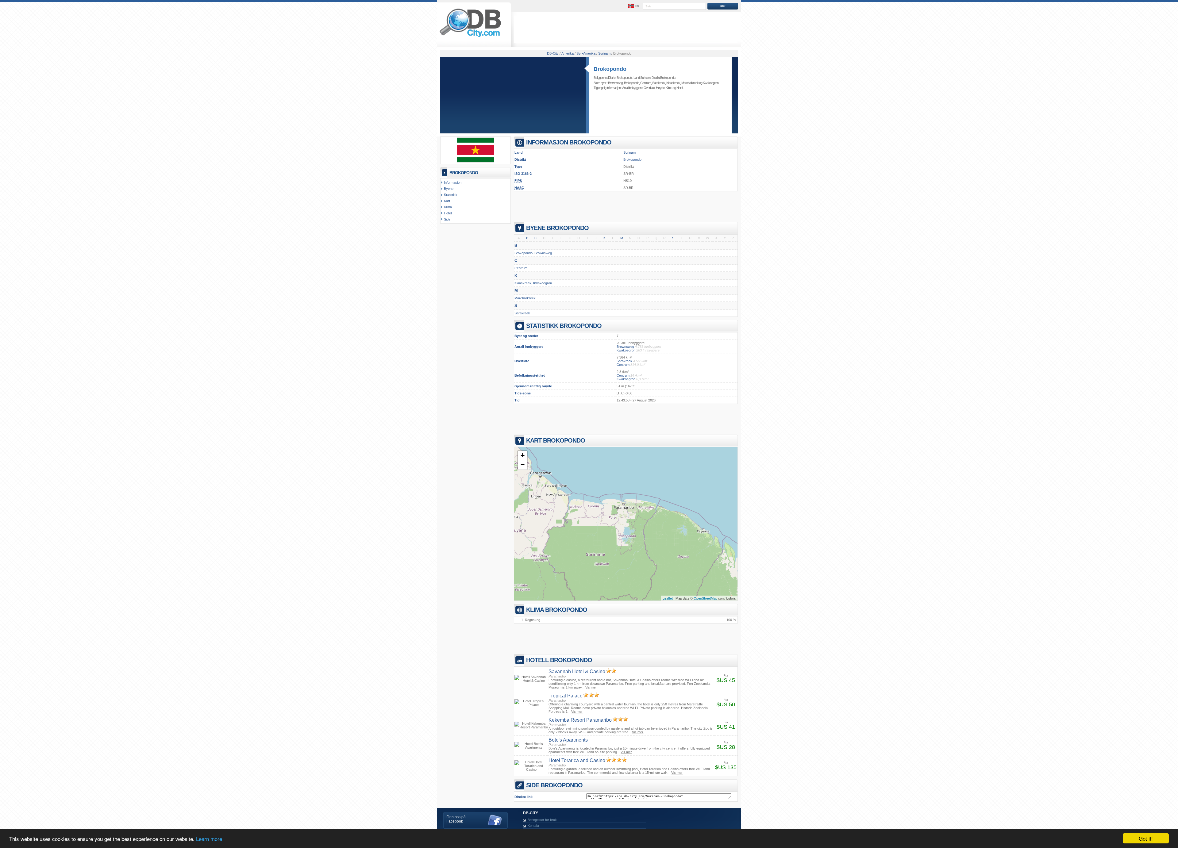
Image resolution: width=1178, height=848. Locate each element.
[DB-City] (470, 37)
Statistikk (450, 195)
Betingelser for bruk (542, 820)
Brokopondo (610, 69)
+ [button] (523, 455)
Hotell (679, 88)
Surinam (629, 152)
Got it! (1146, 838)
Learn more (209, 838)
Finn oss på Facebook (456, 819)
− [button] (523, 465)
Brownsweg (615, 83)
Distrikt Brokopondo (663, 77)
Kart (447, 201)
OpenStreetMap (705, 598)
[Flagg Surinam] (475, 161)
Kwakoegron (710, 83)
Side (447, 219)
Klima (669, 88)
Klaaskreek (673, 83)
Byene (448, 188)
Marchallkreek (690, 83)
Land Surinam (641, 77)
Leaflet (668, 598)
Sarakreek (658, 83)
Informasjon (452, 182)
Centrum (645, 83)
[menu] (632, 6)
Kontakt (533, 825)
